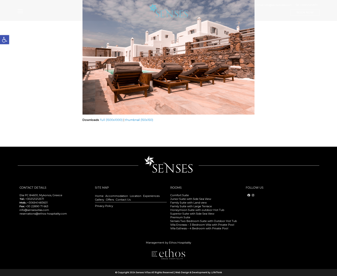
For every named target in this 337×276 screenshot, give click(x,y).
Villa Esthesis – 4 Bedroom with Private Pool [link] (199, 228)
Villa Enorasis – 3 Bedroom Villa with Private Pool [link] (202, 224)
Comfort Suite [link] (179, 195)
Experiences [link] (151, 196)
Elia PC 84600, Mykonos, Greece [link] (40, 195)
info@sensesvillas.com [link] (278, 5)
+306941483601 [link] (37, 202)
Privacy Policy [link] (104, 206)
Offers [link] (110, 199)
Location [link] (135, 196)
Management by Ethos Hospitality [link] (168, 242)
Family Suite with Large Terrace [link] (191, 206)
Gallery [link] (99, 199)
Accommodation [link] (116, 196)
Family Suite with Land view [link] (188, 202)
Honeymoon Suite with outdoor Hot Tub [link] (197, 210)
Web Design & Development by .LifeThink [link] (198, 272)
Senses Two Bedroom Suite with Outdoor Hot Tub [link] (203, 221)
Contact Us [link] (123, 199)
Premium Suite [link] (180, 217)
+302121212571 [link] (308, 5)
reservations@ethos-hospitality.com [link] (43, 213)
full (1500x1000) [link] (111, 120)
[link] (4, 39)
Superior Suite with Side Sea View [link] (192, 213)
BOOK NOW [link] (305, 12)
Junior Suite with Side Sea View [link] (190, 199)
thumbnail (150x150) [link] (139, 120)
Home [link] (99, 196)
